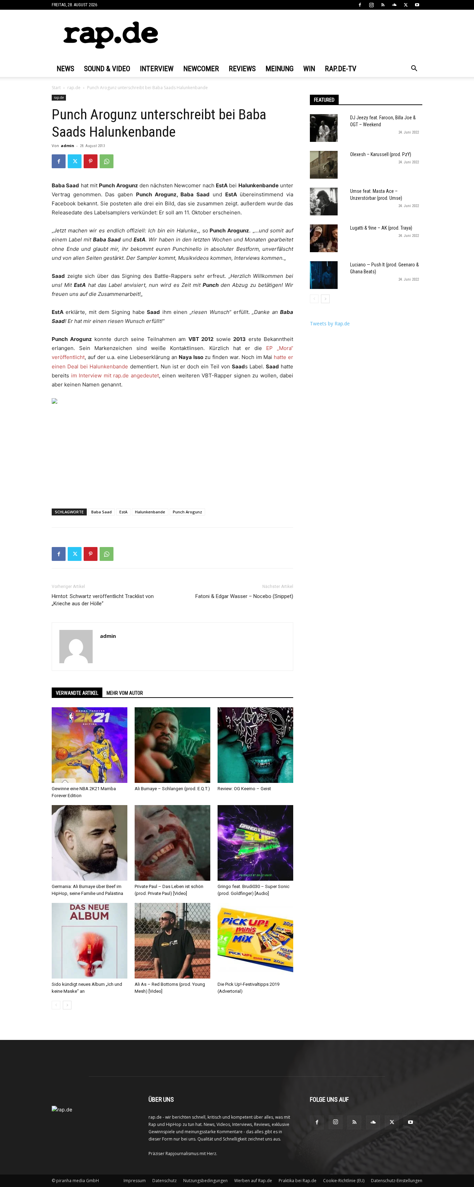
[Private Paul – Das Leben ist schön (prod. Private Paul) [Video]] (172, 843)
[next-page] (67, 1005)
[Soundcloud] (394, 5)
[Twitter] (405, 5)
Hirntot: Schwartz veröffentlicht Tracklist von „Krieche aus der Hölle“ (103, 600)
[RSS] (383, 5)
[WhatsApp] (106, 161)
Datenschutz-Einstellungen (396, 1181)
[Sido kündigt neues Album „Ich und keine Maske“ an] (89, 941)
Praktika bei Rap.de (297, 1181)
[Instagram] (371, 5)
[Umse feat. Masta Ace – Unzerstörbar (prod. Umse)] (324, 201)
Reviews (242, 69)
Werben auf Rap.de (253, 1181)
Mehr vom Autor (125, 693)
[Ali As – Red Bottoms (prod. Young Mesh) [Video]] (172, 941)
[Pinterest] (91, 161)
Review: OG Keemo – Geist (244, 788)
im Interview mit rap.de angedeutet (115, 375)
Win (309, 69)
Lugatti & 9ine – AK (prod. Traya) (381, 228)
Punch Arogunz (187, 511)
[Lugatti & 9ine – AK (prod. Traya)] (324, 238)
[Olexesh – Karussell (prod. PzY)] (324, 165)
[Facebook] (360, 5)
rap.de (74, 88)
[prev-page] (56, 1005)
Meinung (279, 69)
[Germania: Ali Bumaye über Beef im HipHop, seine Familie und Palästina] (89, 843)
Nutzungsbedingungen (205, 1181)
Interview (156, 69)
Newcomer (201, 69)
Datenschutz (164, 1181)
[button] (414, 69)
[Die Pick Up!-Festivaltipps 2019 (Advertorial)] (255, 941)
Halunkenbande (150, 511)
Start (56, 88)
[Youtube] (417, 5)
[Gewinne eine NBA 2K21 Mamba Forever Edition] (89, 745)
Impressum (135, 1181)
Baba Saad (101, 511)
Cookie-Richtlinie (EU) (343, 1181)
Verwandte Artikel (77, 693)
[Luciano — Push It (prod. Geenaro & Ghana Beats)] (324, 275)
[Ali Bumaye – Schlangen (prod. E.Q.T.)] (172, 745)
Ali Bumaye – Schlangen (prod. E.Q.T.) (172, 788)
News (65, 69)
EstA (123, 511)
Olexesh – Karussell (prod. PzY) (380, 154)
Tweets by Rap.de (330, 323)
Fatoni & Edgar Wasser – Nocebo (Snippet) (244, 596)
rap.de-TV (340, 69)
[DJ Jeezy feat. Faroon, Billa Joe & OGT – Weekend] (324, 128)
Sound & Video (107, 69)
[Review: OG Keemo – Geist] (255, 745)
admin (67, 145)
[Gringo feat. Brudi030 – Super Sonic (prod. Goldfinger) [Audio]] (255, 843)
